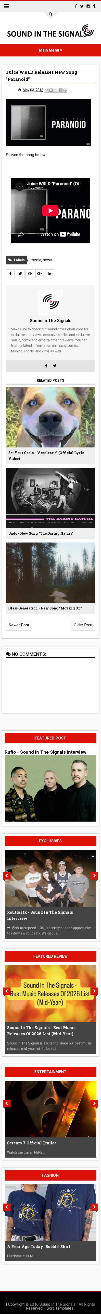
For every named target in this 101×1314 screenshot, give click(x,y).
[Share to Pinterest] (65, 90)
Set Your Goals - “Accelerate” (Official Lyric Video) (46, 455)
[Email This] (46, 90)
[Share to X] (55, 90)
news (47, 260)
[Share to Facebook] (60, 90)
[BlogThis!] (51, 90)
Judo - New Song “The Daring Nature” (41, 533)
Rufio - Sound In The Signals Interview (45, 752)
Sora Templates (60, 1308)
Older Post (83, 625)
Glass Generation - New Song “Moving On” (45, 608)
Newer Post (19, 625)
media (36, 260)
